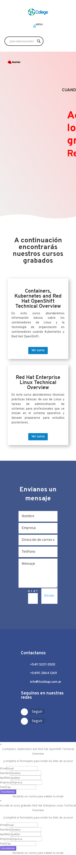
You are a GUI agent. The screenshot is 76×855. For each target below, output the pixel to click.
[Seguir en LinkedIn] (24, 721)
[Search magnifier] (39, 41)
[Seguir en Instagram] (24, 711)
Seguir (37, 711)
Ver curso (38, 350)
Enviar (49, 596)
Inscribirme (8, 791)
